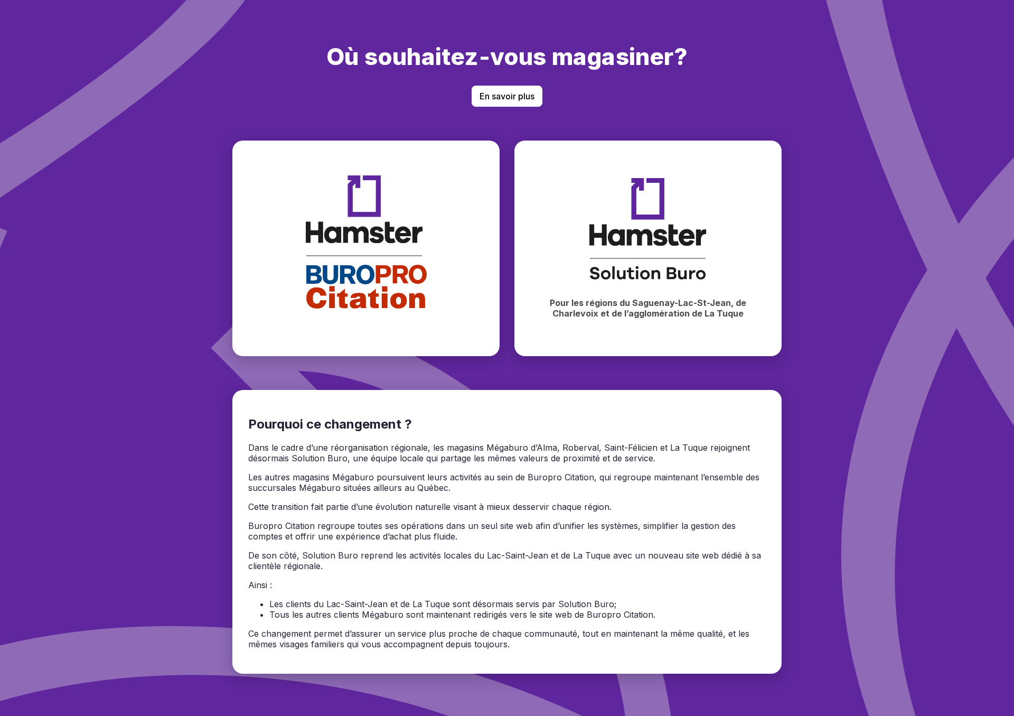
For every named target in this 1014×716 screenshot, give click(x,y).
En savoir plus (507, 96)
